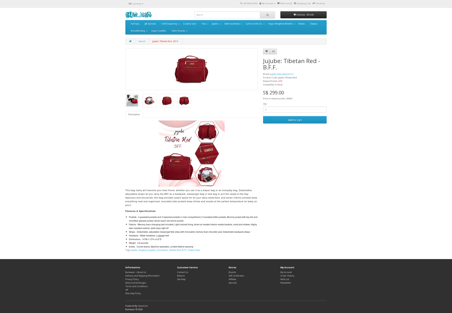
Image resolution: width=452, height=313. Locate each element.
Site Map (181, 279)
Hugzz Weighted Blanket (280, 23)
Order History (287, 275)
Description (134, 114)
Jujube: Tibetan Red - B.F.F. (165, 41)
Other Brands (178, 30)
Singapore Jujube (146, 250)
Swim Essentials (232, 23)
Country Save (189, 23)
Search (142, 41)
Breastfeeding (138, 30)
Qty (265, 103)
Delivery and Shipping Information (142, 275)
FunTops (135, 23)
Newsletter (285, 282)
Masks (302, 23)
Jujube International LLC (282, 74)
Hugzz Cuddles (158, 30)
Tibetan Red (175, 250)
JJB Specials (150, 23)
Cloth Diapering (169, 23)
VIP (126, 289)
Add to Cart (295, 120)
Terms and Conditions (136, 286)
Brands (232, 272)
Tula (203, 23)
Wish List (284, 279)
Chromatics (162, 250)
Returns (181, 275)
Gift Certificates (236, 275)
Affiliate (232, 279)
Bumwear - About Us (135, 272)
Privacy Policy (132, 279)
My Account (286, 272)
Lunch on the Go (254, 23)
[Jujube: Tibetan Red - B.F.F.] (191, 69)
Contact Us (182, 272)
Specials (233, 282)
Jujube (215, 23)
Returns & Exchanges (135, 282)
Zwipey (313, 23)
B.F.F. (184, 250)
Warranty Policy (133, 293)
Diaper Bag (194, 250)
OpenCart (143, 305)
